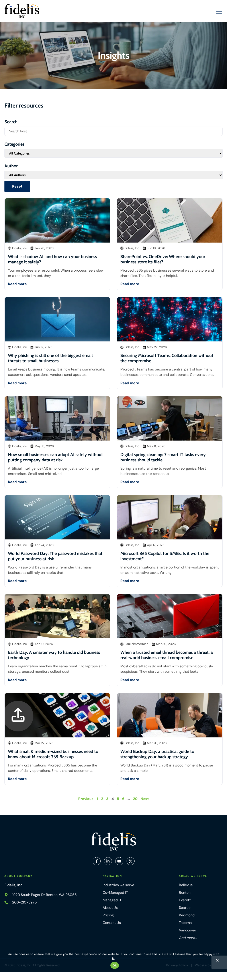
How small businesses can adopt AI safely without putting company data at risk (55, 457)
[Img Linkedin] (108, 861)
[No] (217, 961)
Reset (17, 186)
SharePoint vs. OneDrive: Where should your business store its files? (162, 259)
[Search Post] (113, 131)
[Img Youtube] (119, 861)
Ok (115, 965)
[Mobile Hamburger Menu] (219, 11)
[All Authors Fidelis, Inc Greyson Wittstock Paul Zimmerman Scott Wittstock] (113, 175)
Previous (86, 798)
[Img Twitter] (131, 861)
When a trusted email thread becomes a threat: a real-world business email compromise (166, 655)
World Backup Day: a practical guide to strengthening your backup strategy (157, 754)
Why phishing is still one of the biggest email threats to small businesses (50, 358)
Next (145, 798)
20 (135, 798)
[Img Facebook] (97, 861)
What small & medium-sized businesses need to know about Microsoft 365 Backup (53, 754)
